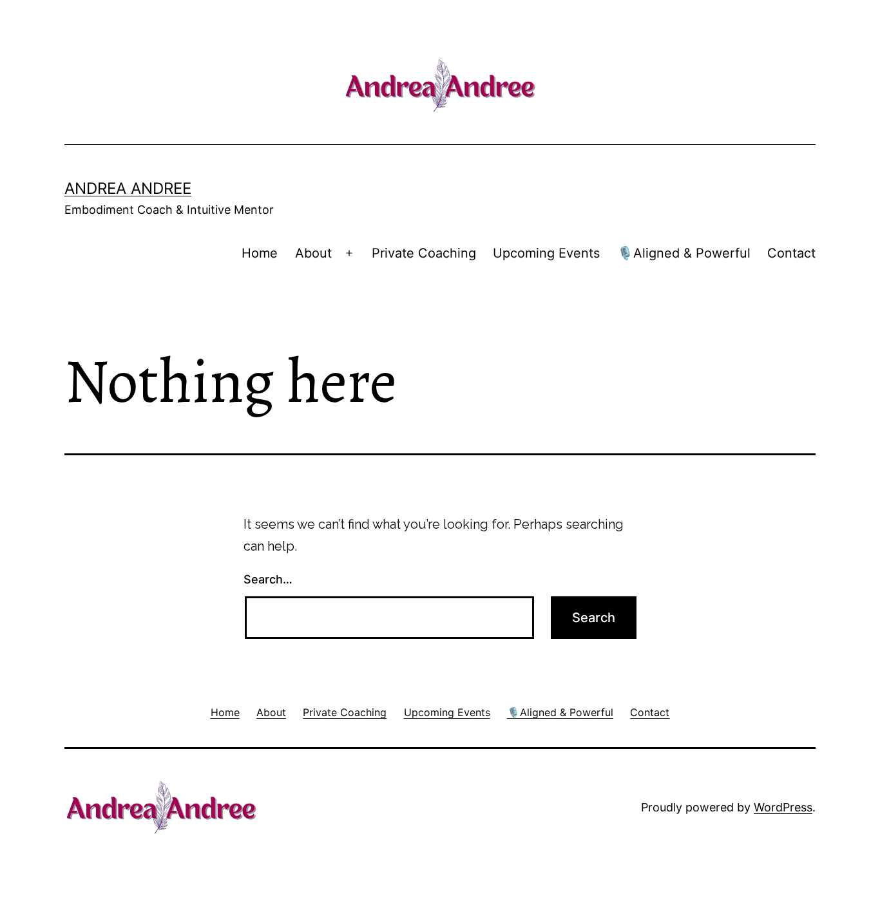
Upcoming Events (546, 253)
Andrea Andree (127, 188)
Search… (268, 579)
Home (260, 253)
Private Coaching (424, 253)
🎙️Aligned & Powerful (684, 253)
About (313, 253)
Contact (791, 253)
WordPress (783, 807)
